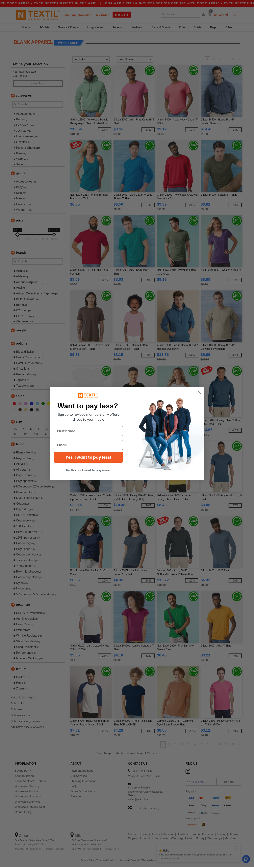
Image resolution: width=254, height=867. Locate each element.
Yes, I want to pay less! (88, 457)
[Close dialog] (199, 392)
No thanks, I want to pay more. (88, 470)
